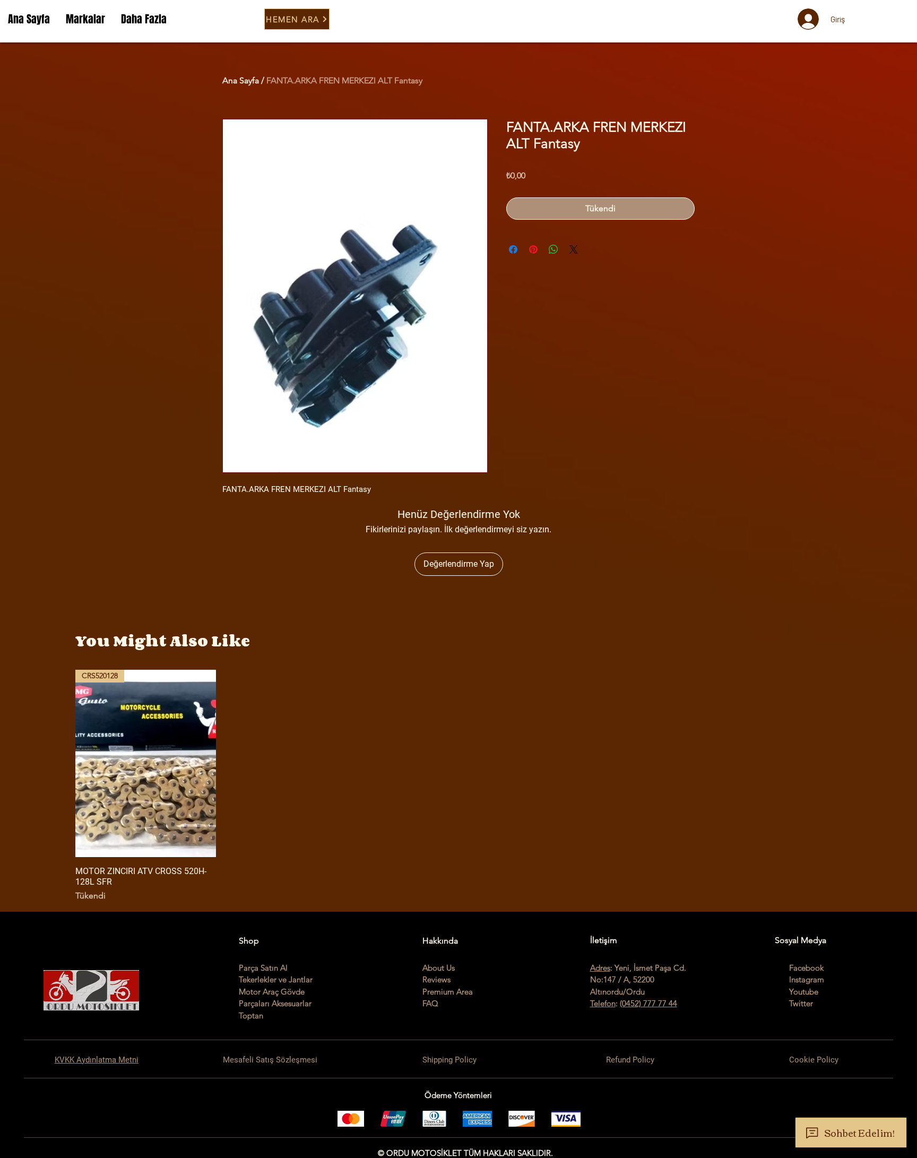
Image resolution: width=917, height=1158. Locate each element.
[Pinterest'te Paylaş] (533, 249)
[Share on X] (573, 249)
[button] (85, 19)
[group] (458, 785)
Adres (600, 968)
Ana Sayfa (240, 80)
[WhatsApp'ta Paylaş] (553, 249)
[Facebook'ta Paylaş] (513, 249)
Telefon (603, 1003)
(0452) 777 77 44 (648, 1003)
